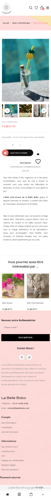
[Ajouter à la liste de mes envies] (38, 154)
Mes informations (8, 423)
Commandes (6, 427)
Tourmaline (11, 204)
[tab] (25, 163)
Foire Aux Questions (9, 469)
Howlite (34, 204)
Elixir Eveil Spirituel (35, 303)
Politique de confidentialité (12, 460)
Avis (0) (25, 170)
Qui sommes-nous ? (9, 446)
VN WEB (39, 488)
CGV (3, 456)
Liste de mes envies (9, 432)
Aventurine (22, 204)
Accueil (6, 23)
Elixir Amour (7, 303)
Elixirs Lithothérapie (21, 23)
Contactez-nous (8, 451)
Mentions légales (8, 465)
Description (25, 162)
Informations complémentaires (25, 166)
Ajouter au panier (18, 153)
